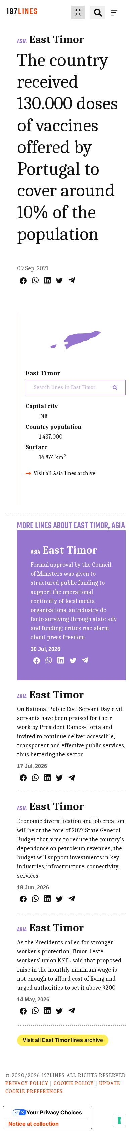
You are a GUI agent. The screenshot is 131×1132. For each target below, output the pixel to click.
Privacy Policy (26, 1083)
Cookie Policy (74, 1083)
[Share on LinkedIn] (47, 280)
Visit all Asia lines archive (64, 473)
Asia (22, 41)
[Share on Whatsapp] (35, 280)
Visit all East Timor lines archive (63, 1040)
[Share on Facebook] (23, 280)
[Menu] (115, 12)
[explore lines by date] (78, 12)
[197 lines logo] (22, 13)
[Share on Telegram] (71, 280)
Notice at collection (33, 1123)
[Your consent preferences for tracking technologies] (119, 1120)
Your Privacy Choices (54, 1112)
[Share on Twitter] (59, 280)
